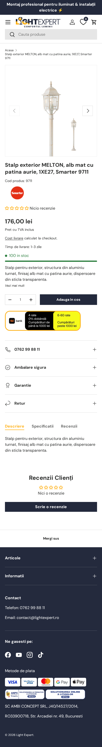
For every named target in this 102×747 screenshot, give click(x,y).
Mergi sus (51, 538)
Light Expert (24, 735)
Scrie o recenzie (51, 506)
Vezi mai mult (15, 285)
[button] (94, 22)
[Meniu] (7, 22)
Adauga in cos (68, 299)
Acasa (9, 50)
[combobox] (51, 34)
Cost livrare (14, 238)
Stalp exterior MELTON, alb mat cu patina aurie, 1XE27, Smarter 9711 (48, 56)
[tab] (14, 426)
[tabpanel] (51, 444)
